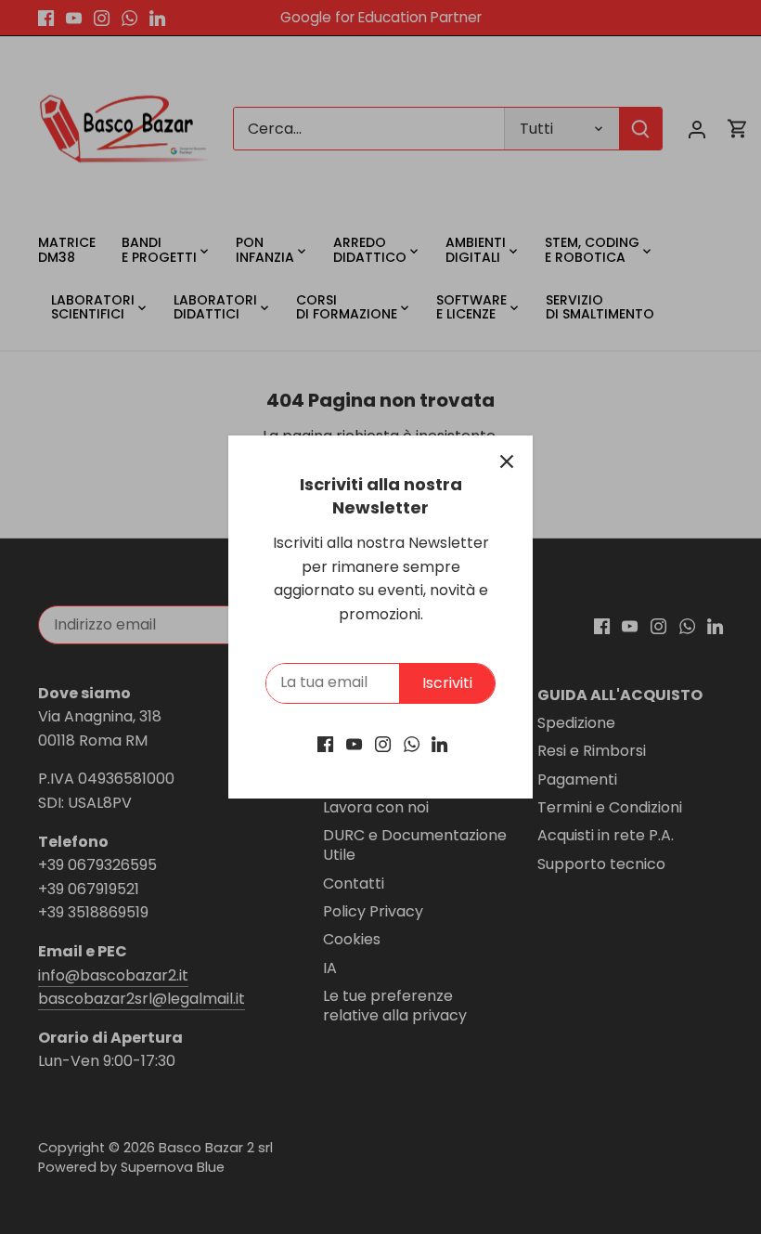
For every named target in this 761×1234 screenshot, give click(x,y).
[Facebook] (325, 744)
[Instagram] (383, 744)
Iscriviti (447, 683)
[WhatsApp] (411, 744)
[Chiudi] (506, 461)
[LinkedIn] (439, 744)
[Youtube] (354, 744)
